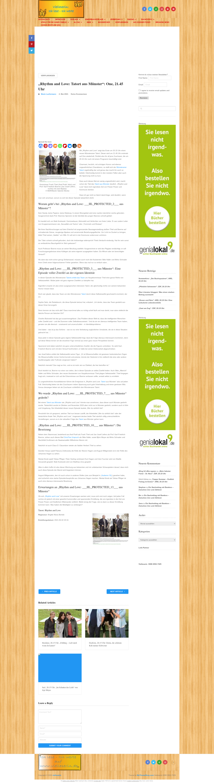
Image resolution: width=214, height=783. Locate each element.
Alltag (77, 22)
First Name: (143, 78)
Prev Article (50, 591)
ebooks (130, 19)
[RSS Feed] (79, 146)
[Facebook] (41, 146)
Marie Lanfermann (48, 94)
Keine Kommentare (79, 94)
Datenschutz (44, 19)
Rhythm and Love (52, 496)
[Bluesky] (69, 146)
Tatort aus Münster (102, 184)
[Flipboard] (65, 146)
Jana (141, 503)
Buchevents (146, 19)
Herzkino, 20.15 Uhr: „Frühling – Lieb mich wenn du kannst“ (59, 644)
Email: (141, 85)
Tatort (83, 294)
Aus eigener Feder (141, 22)
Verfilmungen (121, 22)
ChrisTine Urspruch (71, 437)
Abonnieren (144, 98)
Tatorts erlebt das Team (75, 278)
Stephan (142, 487)
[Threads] (74, 146)
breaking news (162, 22)
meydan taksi (97, 781)
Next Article (116, 591)
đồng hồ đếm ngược (147, 471)
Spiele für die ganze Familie (54, 22)
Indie (89, 22)
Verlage (74, 19)
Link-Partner (144, 548)
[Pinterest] (45, 146)
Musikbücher (104, 22)
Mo (140, 495)
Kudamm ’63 (106, 475)
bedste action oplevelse (69, 781)
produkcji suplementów (133, 781)
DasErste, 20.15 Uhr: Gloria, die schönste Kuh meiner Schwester (105, 644)
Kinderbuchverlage (94, 19)
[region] (107, 47)
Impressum (60, 19)
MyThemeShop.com (145, 775)
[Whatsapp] (60, 146)
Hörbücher (115, 19)
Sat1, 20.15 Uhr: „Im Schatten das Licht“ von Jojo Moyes (60, 688)
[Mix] (55, 146)
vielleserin (57, 775)
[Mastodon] (50, 146)
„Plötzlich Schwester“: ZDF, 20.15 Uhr (154, 287)
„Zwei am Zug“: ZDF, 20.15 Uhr (151, 308)
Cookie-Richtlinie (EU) (50, 25)
